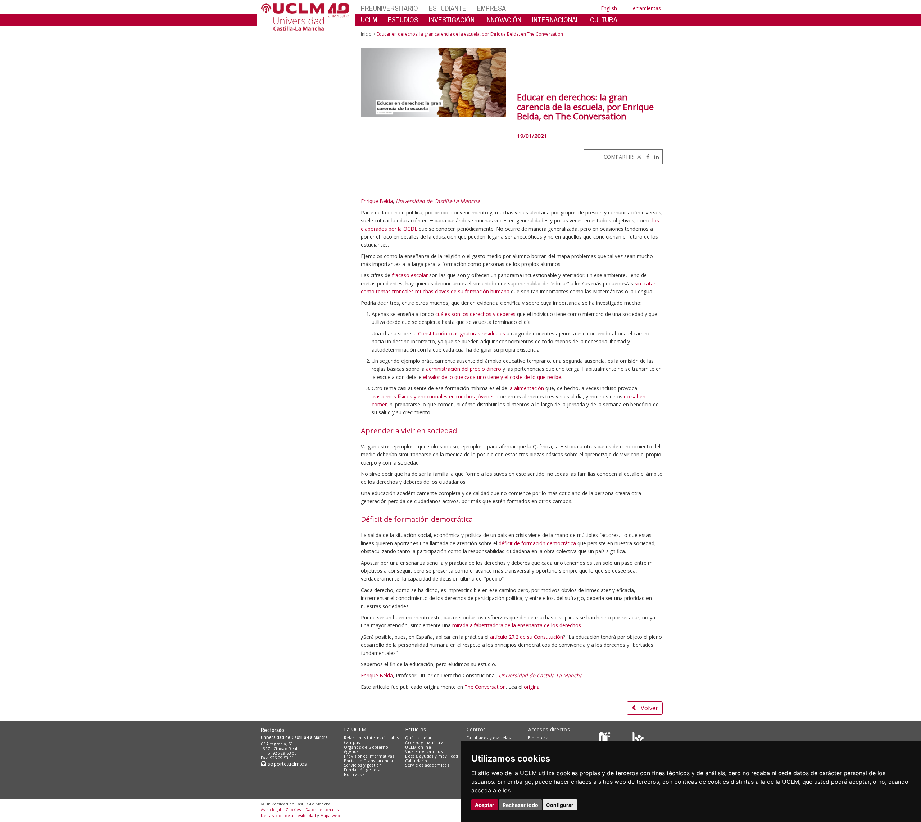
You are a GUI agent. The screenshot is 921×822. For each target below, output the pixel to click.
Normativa (354, 774)
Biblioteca (538, 737)
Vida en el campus (424, 751)
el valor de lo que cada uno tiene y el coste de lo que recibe (492, 377)
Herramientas (645, 8)
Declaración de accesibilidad (288, 815)
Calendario (416, 760)
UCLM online (418, 747)
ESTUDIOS (403, 19)
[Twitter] (638, 156)
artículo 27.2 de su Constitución (526, 636)
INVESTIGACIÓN (452, 19)
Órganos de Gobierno (366, 747)
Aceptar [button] (484, 805)
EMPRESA (491, 8)
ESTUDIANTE (447, 8)
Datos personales (322, 809)
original (532, 686)
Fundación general (363, 769)
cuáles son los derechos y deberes (475, 314)
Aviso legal (271, 809)
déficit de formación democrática (537, 543)
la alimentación (526, 388)
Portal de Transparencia (368, 760)
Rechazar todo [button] (520, 805)
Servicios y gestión (363, 765)
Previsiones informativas (369, 756)
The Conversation (485, 686)
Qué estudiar (418, 737)
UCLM (369, 19)
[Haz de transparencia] (605, 739)
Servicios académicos (427, 765)
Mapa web (330, 815)
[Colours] (638, 739)
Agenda (351, 751)
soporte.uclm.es (286, 763)
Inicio (366, 34)
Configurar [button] (559, 805)
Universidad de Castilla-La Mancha (438, 201)
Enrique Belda (377, 201)
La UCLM (355, 729)
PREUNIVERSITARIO (389, 8)
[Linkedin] (655, 156)
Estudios (415, 729)
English (609, 8)
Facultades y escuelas (489, 737)
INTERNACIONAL (555, 19)
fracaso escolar (410, 275)
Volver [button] (649, 708)
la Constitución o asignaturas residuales (459, 333)
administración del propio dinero (463, 368)
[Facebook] (646, 156)
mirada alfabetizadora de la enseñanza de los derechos (516, 625)
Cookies (293, 809)
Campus (352, 742)
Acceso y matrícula (424, 742)
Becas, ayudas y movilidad (431, 756)
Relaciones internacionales (371, 737)
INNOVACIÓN (503, 19)
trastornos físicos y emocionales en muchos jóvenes (433, 396)
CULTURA (603, 19)
